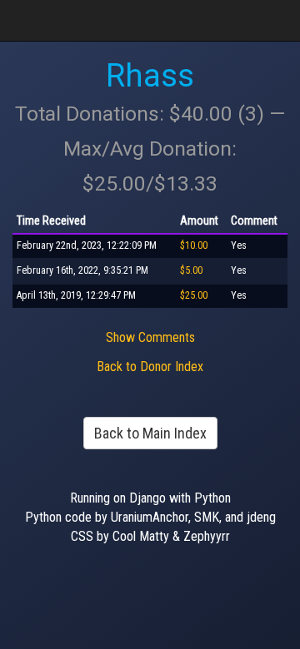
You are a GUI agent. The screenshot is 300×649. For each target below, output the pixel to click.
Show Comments (150, 337)
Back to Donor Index (150, 366)
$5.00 (191, 270)
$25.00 (194, 295)
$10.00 (194, 245)
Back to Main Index (150, 433)
